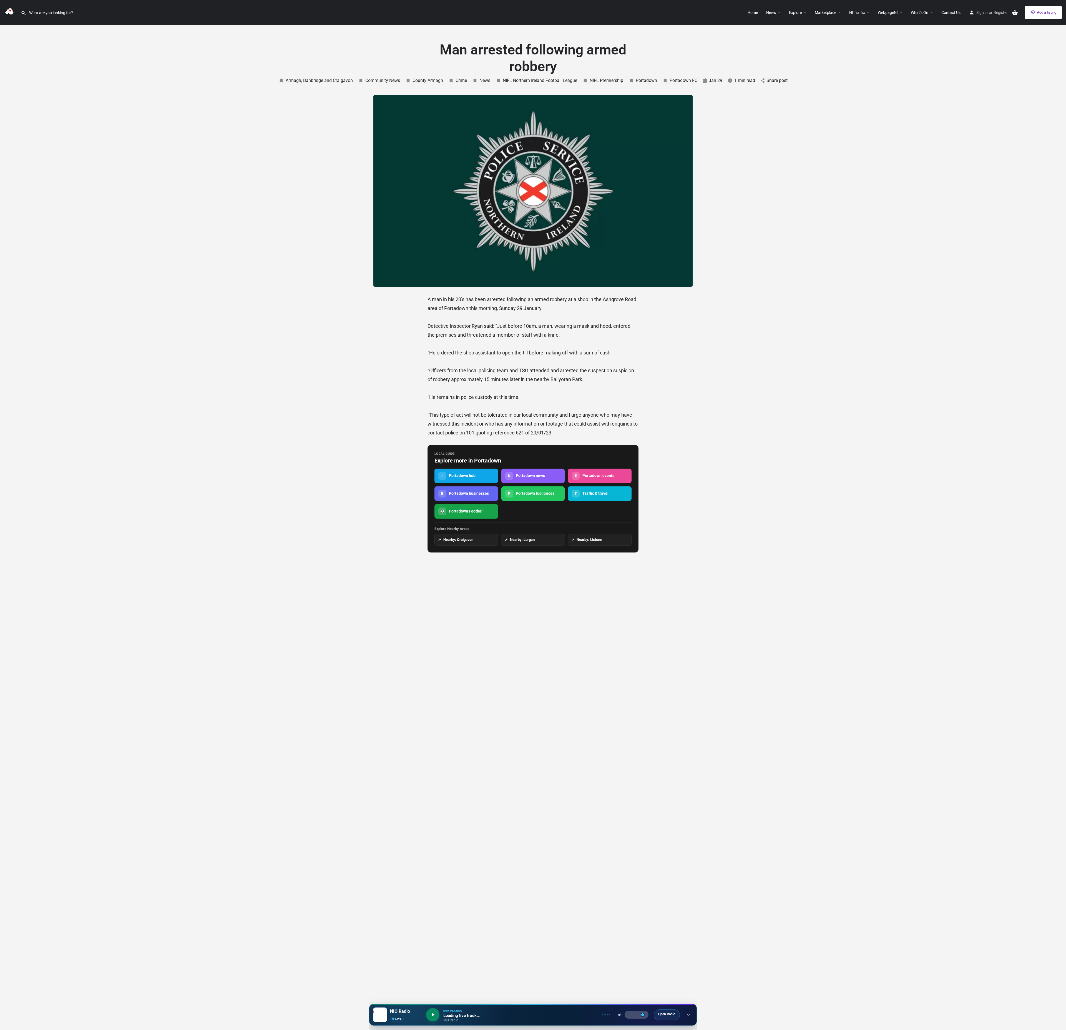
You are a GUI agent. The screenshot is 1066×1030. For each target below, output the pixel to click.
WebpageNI (888, 12)
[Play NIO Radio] (432, 1014)
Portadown (646, 80)
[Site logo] (10, 12)
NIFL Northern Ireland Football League (540, 80)
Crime (461, 80)
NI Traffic (857, 12)
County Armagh (428, 80)
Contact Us (951, 12)
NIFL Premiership (606, 80)
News (771, 12)
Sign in (982, 12)
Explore (795, 12)
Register (1001, 12)
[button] (804, 12)
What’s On (919, 12)
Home (753, 12)
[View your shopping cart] (1015, 12)
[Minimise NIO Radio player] (688, 1014)
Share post (777, 80)
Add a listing (1046, 12)
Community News (382, 80)
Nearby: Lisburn (586, 540)
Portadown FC (683, 80)
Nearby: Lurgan (520, 540)
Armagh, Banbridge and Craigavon (319, 80)
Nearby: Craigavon (455, 540)
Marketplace (825, 12)
